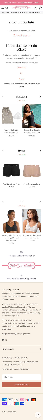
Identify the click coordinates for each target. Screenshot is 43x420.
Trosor (21, 79)
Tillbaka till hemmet (22, 35)
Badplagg (21, 96)
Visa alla (21, 100)
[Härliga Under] (21, 7)
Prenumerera (21, 385)
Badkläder (21, 67)
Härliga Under (11, 412)
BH (21, 73)
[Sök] (8, 7)
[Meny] (2, 7)
